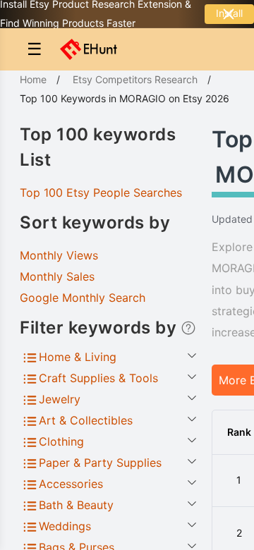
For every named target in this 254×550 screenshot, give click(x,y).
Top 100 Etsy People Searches (101, 192)
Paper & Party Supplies (100, 463)
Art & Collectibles (86, 420)
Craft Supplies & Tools (98, 378)
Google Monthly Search (82, 298)
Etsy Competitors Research (135, 79)
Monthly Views (59, 255)
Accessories (71, 484)
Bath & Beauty (76, 505)
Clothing (61, 441)
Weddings (65, 526)
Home (33, 79)
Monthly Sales (57, 276)
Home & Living (77, 357)
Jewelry (59, 399)
